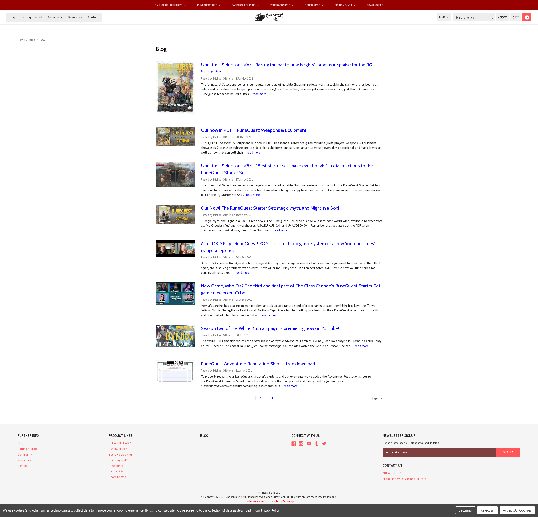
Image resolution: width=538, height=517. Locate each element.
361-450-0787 (392, 473)
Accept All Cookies (517, 510)
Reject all (487, 510)
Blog (12, 17)
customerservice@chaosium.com (404, 479)
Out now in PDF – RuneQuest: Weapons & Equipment (253, 130)
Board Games (375, 5)
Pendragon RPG (280, 5)
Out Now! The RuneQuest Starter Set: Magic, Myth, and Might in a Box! (270, 208)
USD (442, 17)
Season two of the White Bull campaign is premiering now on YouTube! (270, 328)
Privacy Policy (270, 510)
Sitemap (288, 501)
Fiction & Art (344, 5)
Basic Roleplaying (244, 5)
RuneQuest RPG (207, 5)
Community (55, 17)
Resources (75, 17)
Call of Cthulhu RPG (169, 5)
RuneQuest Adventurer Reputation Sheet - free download (258, 364)
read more (259, 94)
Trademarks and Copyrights (262, 501)
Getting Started (31, 17)
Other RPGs (313, 5)
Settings (465, 510)
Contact (93, 17)
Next (375, 398)
